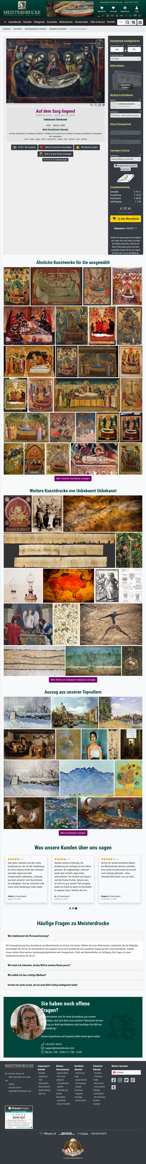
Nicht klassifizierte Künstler (35, 29)
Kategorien (39, 22)
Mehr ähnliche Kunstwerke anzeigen (73, 478)
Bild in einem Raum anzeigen (57, 154)
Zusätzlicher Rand (116, 55)
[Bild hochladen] (140, 22)
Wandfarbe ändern (88, 147)
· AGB (40, 1080)
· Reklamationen (44, 1090)
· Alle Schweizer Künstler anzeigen (99, 1100)
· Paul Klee (97, 1073)
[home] (5, 22)
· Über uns (42, 1093)
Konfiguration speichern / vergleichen (127, 167)
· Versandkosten (62, 1083)
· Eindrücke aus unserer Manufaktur (62, 1093)
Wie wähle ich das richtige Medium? (27, 975)
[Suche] (128, 22)
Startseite (7, 29)
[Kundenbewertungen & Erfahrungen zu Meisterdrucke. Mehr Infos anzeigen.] (19, 1117)
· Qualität (59, 1087)
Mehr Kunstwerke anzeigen (73, 833)
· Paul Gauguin (80, 1083)
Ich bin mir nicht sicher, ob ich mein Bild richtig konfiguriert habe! (43, 985)
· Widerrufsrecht (44, 1087)
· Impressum (43, 1076)
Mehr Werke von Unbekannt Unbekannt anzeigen (73, 679)
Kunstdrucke (15, 22)
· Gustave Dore (80, 1100)
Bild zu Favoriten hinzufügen (57, 147)
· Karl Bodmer (98, 1093)
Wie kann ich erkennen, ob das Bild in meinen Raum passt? (39, 965)
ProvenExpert (21, 896)
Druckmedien (81, 22)
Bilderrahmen (66, 22)
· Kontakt (41, 1073)
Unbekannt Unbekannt (58, 29)
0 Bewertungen (61, 160)
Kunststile (52, 22)
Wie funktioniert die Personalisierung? (28, 936)
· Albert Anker (98, 1083)
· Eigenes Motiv (62, 1073)
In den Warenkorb (127, 218)
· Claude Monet (81, 1080)
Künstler (27, 22)
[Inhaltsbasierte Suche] (134, 22)
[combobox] (125, 59)
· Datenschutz (43, 1083)
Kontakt (111, 21)
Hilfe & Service (97, 22)
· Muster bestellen (63, 1104)
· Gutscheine (61, 1100)
